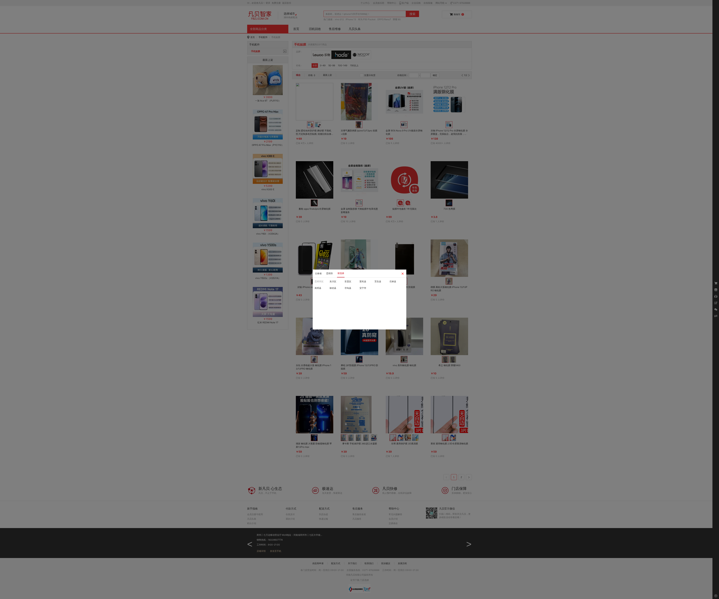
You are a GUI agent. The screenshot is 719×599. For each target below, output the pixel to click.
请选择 (340, 273)
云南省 (318, 273)
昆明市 (329, 273)
